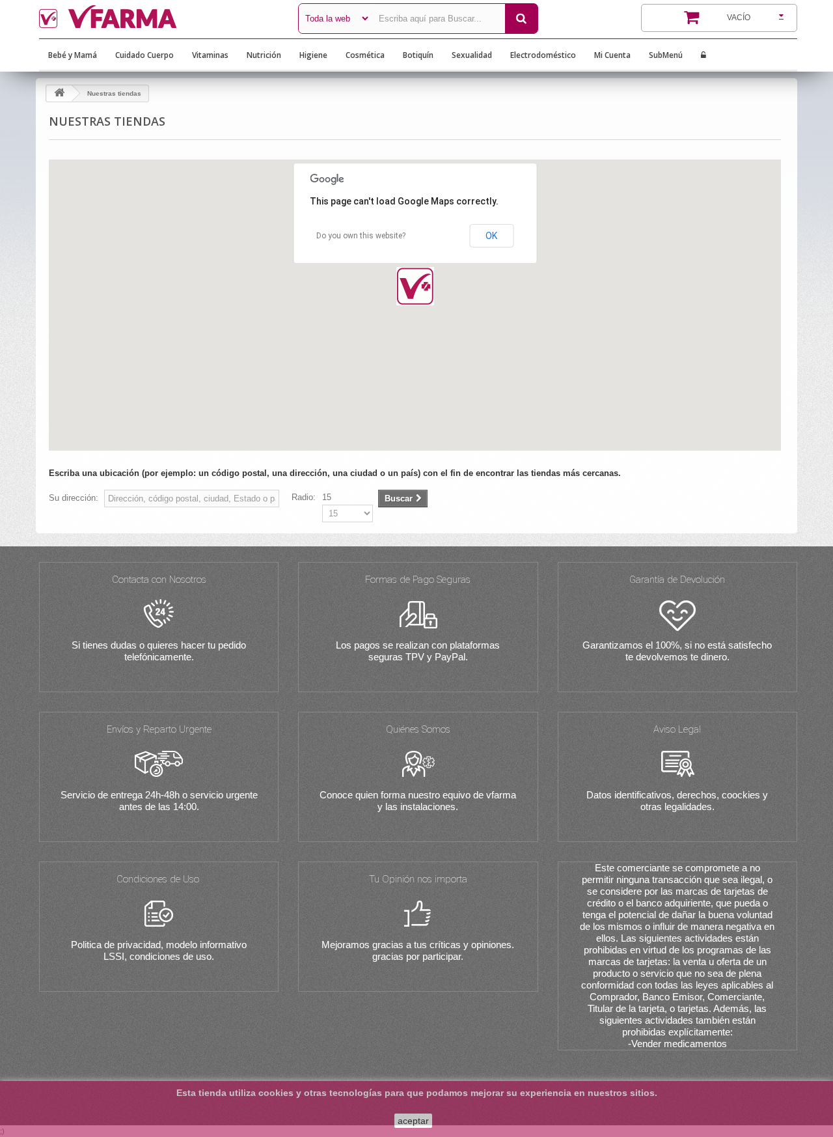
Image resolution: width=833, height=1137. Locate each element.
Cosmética (365, 55)
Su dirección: (73, 498)
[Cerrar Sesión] (703, 55)
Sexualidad (472, 55)
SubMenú (666, 55)
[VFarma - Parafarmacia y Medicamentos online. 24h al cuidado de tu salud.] (159, 16)
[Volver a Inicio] (59, 93)
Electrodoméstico (543, 55)
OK (491, 236)
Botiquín (418, 55)
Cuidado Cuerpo (144, 55)
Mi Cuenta (612, 55)
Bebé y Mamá (72, 55)
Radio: (304, 497)
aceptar (413, 1121)
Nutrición (264, 55)
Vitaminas (210, 55)
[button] (415, 286)
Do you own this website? (360, 235)
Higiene (313, 55)
